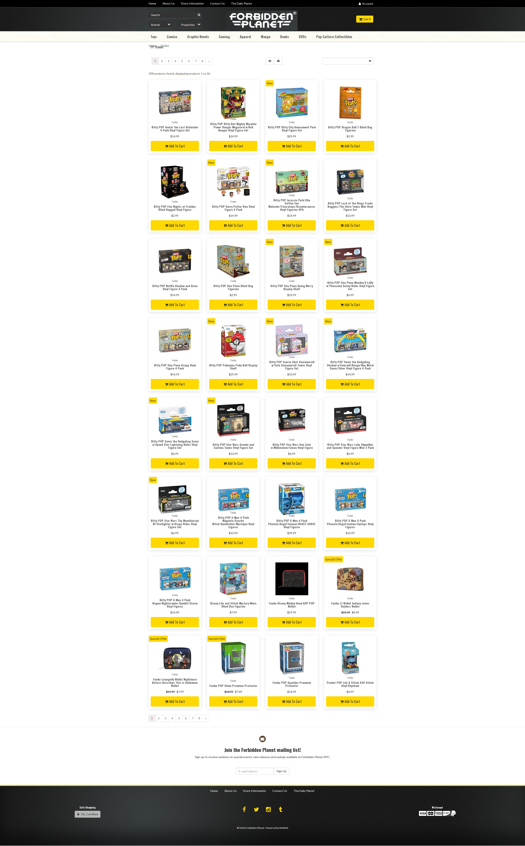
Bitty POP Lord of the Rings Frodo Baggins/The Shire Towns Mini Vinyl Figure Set (350, 206)
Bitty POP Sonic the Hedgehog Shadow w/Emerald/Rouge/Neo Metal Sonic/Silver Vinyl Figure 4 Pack (350, 365)
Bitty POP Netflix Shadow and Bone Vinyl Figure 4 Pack (174, 287)
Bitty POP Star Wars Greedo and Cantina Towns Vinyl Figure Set (233, 446)
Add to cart (176, 145)
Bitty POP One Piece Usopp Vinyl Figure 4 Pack (175, 366)
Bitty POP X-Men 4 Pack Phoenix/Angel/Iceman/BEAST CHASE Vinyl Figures (291, 523)
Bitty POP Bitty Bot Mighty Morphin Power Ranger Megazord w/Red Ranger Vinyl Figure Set (233, 127)
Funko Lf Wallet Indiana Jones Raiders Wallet (350, 604)
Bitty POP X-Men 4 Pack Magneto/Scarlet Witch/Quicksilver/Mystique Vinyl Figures (233, 522)
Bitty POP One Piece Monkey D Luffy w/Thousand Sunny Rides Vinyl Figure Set (350, 285)
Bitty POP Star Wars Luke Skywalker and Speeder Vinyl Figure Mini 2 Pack (350, 446)
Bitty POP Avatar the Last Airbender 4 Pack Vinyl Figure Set (175, 128)
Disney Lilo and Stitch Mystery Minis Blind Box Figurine (233, 604)
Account (367, 3)
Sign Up (281, 771)
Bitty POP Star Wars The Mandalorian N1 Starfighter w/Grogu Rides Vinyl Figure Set (175, 523)
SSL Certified (88, 814)
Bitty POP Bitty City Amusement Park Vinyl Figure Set (292, 128)
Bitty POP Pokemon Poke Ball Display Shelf (233, 366)
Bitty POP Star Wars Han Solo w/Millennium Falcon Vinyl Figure (292, 446)
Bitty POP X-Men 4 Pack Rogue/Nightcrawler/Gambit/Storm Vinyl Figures (174, 603)
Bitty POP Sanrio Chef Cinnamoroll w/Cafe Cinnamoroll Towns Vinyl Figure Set (291, 365)
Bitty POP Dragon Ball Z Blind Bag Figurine (350, 128)
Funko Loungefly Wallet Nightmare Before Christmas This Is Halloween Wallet (175, 682)
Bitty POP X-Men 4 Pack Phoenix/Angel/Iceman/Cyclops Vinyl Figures (350, 523)
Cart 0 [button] (366, 19)
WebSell (283, 827)
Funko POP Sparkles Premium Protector (292, 684)
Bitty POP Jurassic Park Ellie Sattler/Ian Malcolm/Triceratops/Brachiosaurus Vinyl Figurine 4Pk (291, 205)
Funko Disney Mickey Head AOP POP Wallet (292, 604)
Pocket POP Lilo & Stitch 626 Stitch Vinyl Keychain (350, 684)
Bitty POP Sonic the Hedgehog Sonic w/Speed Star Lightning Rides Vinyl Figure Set (175, 444)
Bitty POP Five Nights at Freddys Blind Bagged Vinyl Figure (175, 208)
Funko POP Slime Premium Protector (233, 685)
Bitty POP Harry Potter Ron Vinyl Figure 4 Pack (233, 208)
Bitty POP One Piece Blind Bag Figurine (233, 287)
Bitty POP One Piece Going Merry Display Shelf (291, 287)
